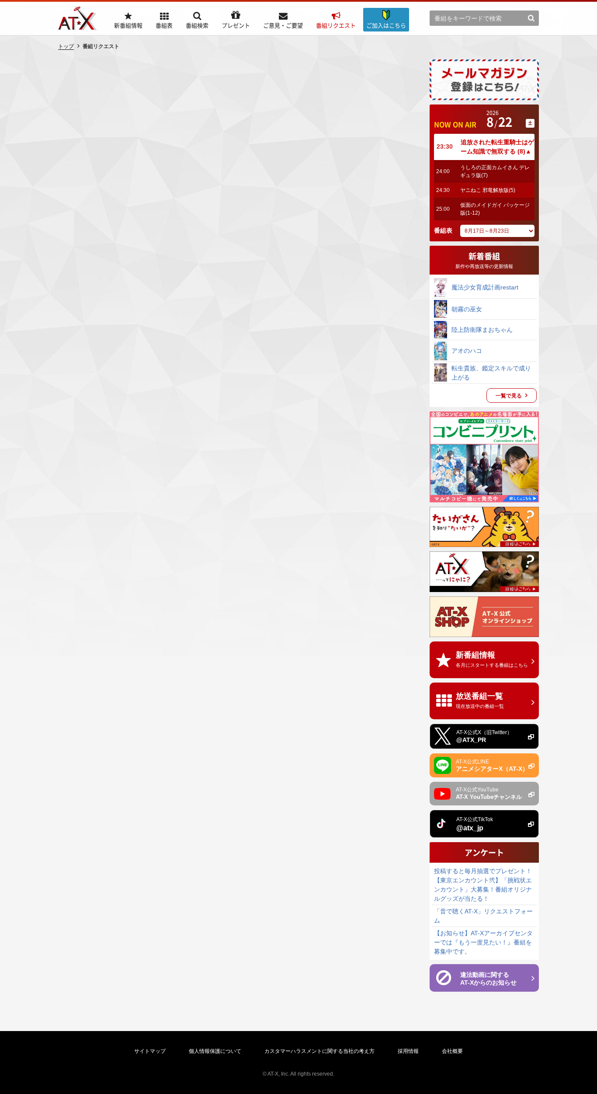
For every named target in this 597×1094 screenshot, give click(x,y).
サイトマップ (150, 1051)
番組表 (443, 230)
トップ (66, 46)
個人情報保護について (215, 1051)
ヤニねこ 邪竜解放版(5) (487, 190)
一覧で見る (509, 396)
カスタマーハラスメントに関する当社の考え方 (319, 1051)
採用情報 (408, 1051)
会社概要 (452, 1051)
